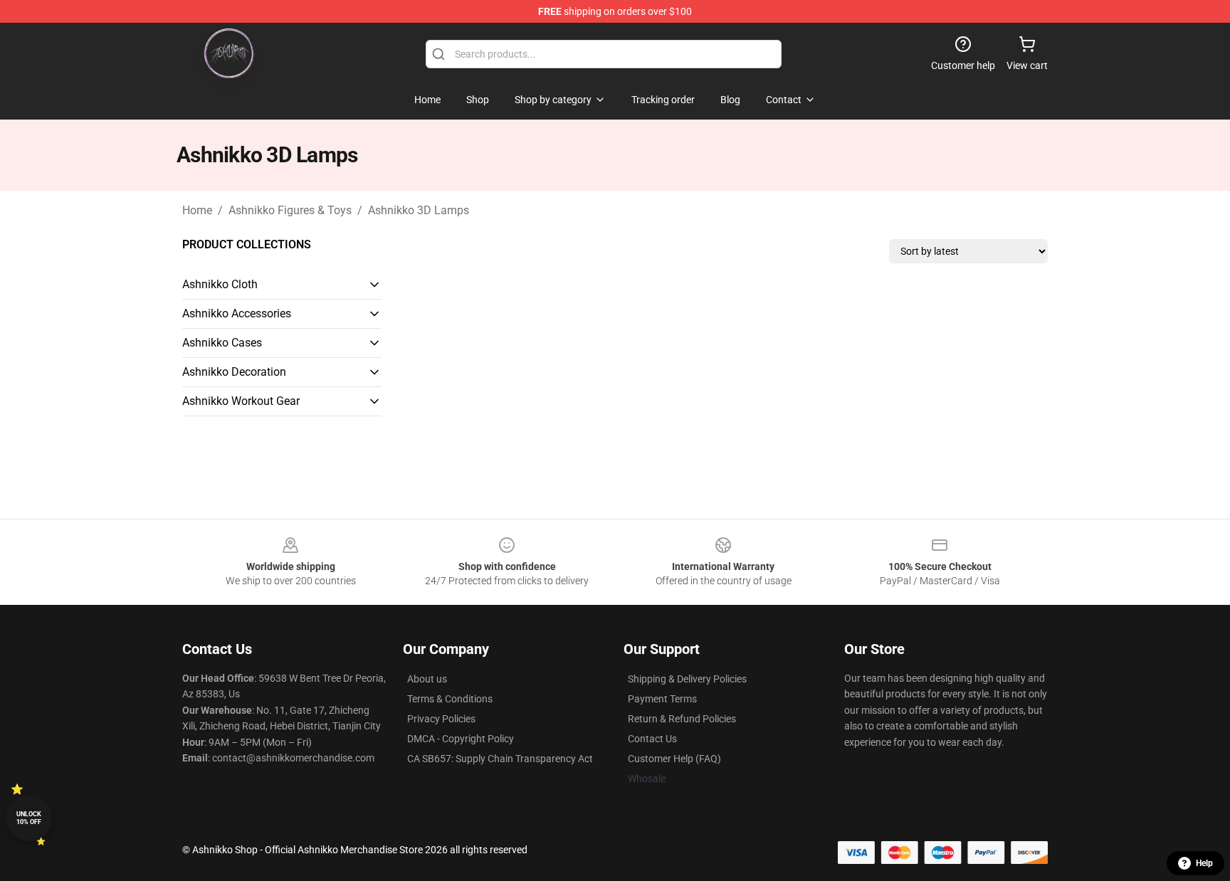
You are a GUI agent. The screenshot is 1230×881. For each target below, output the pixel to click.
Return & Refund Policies (682, 718)
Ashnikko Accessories (236, 313)
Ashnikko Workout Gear (241, 401)
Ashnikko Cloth (220, 284)
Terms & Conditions (450, 699)
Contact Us (652, 738)
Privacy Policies (441, 718)
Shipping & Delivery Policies (687, 679)
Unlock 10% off (28, 818)
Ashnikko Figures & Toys (290, 210)
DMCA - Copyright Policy (460, 738)
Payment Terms (662, 699)
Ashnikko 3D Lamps (418, 210)
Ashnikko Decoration (234, 372)
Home (197, 210)
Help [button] (1204, 863)
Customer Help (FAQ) (674, 758)
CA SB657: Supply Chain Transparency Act (500, 758)
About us (427, 679)
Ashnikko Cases (222, 342)
